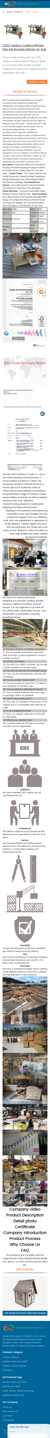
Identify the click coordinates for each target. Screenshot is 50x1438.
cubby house (42, 138)
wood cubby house (34, 141)
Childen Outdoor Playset (14, 1365)
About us (7, 1407)
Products (18, 11)
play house (21, 141)
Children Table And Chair (15, 1361)
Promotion (7, 1370)
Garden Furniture (11, 1357)
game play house (9, 141)
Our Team (7, 1415)
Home (9, 12)
